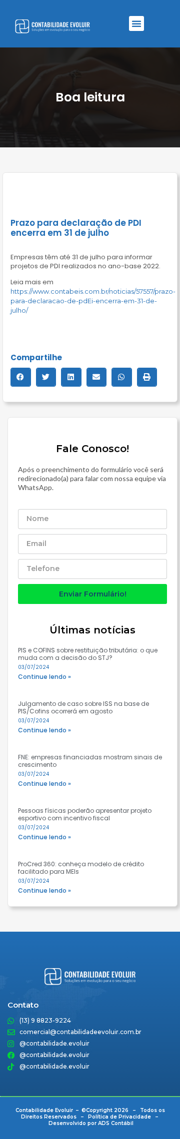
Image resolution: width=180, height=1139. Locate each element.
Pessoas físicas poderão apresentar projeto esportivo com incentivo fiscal (85, 814)
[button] (136, 23)
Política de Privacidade (119, 1117)
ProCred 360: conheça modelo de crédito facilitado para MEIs (81, 868)
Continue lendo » (44, 676)
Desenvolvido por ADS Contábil (91, 1123)
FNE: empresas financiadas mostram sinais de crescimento (90, 761)
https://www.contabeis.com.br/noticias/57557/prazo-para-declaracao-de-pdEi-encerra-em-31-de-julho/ (93, 300)
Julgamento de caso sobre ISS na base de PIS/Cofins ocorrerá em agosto (83, 707)
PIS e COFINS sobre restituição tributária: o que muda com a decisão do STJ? (88, 654)
